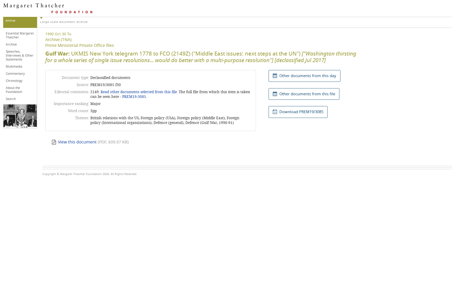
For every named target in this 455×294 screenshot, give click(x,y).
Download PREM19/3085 (301, 112)
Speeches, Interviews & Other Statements (19, 55)
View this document (77, 142)
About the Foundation (14, 90)
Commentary (15, 73)
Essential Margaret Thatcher (20, 35)
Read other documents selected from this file (139, 92)
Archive (11, 44)
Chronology (14, 80)
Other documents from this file (307, 94)
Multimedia (14, 66)
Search (11, 99)
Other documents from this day (307, 76)
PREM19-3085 (134, 96)
